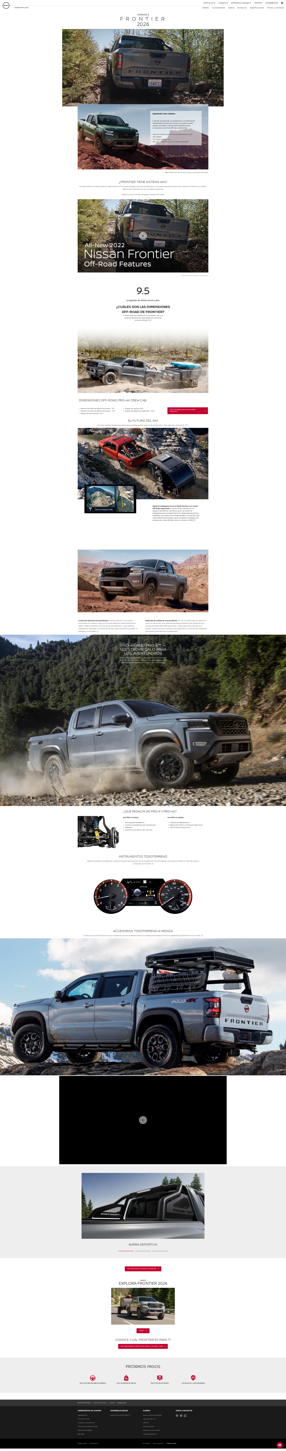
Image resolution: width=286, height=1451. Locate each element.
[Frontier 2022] (81, 1210)
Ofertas (258, 3)
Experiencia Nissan (240, 3)
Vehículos (208, 3)
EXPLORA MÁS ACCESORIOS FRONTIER (141, 1269)
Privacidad (146, 1443)
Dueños (222, 3)
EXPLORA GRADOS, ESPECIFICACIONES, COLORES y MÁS (142, 1346)
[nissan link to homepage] (6, 5)
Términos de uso (158, 1443)
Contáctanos (93, 1443)
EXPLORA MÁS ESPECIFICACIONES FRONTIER (182, 411)
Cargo (141, 1331)
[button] (282, 3)
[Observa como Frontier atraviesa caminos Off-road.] (143, 235)
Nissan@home (271, 3)
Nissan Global (82, 1443)
